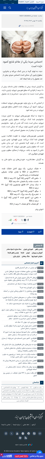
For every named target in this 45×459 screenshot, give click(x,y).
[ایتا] (33, 434)
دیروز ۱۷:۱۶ (40, 288)
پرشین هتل (6, 397)
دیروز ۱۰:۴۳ (40, 345)
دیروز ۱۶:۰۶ (41, 304)
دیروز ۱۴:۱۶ (40, 326)
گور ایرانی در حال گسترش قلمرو (26, 268)
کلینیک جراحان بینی (22, 401)
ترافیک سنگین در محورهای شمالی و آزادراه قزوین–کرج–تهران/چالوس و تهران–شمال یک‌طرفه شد (19, 298)
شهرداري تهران (28, 249)
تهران (28, 253)
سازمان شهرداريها (37, 256)
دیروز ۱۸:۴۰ (40, 284)
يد (39, 232)
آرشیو (34, 425)
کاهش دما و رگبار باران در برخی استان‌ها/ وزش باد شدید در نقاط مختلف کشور (20, 362)
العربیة (27, 2)
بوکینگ (16, 397)
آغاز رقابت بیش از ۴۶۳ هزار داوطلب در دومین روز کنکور (20, 374)
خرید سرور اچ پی (29, 394)
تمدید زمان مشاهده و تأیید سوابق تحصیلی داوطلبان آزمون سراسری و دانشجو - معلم (22, 317)
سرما (19, 232)
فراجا (22, 253)
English (21, 2)
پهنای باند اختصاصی (10, 387)
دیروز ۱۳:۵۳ (40, 332)
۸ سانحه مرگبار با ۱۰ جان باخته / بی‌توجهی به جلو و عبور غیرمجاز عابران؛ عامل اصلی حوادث (20, 355)
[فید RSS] (25, 438)
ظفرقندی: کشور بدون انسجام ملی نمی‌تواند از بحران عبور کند (19, 339)
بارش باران (16, 256)
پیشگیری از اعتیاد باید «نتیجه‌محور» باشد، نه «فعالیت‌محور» (22, 305)
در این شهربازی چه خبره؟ (28, 287)
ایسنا (35, 7)
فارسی (32, 2)
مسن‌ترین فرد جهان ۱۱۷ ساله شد (26, 322)
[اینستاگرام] (5, 434)
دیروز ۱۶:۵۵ (40, 291)
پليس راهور (38, 249)
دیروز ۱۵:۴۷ (40, 310)
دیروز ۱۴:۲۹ (40, 322)
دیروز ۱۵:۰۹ (40, 316)
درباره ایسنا (16, 425)
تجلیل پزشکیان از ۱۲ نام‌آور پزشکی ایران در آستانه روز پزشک (20, 292)
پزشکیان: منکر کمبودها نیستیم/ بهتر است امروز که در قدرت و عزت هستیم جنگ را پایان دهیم (20, 333)
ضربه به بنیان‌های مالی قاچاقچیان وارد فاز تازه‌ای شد (19, 344)
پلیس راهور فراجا (13, 253)
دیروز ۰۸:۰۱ (41, 373)
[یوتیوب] (16, 434)
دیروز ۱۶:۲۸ (40, 297)
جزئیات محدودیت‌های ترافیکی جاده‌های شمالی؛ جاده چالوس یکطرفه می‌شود (20, 349)
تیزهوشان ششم (7, 394)
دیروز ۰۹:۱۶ (41, 361)
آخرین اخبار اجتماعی (31, 263)
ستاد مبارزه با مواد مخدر (14, 249)
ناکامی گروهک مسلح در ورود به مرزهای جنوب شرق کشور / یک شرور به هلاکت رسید (19, 311)
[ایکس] (11, 434)
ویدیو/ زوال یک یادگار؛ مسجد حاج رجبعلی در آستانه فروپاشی (21, 368)
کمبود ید (29, 232)
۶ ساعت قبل (40, 278)
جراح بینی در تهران (36, 391)
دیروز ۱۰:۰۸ (41, 354)
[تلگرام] (22, 434)
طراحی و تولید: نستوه (21, 445)
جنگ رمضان (26, 256)
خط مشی (26, 425)
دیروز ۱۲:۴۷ (40, 338)
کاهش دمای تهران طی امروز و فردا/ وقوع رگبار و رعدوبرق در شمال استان (20, 327)
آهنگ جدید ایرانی (23, 391)
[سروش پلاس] (28, 434)
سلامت (40, 16)
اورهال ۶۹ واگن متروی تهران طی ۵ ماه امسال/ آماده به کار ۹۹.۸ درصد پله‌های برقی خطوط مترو (20, 279)
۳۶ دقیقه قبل (40, 272)
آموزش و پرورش (37, 253)
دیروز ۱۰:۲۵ (40, 348)
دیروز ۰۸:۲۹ (40, 367)
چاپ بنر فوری (37, 387)
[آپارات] (19, 438)
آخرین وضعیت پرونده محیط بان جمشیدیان (22, 284)
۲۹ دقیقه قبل (40, 268)
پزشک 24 (40, 394)
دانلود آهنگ (17, 394)
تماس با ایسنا (6, 425)
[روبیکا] (39, 434)
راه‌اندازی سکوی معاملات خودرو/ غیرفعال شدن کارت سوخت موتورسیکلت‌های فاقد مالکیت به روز (20, 272)
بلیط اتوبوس (24, 387)
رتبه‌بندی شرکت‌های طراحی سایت (32, 397)
